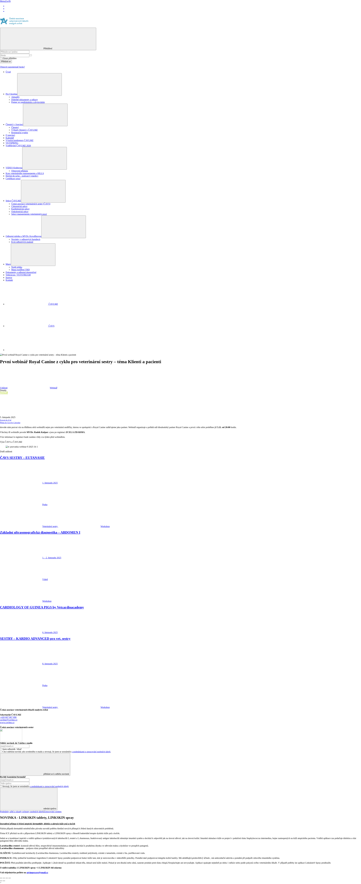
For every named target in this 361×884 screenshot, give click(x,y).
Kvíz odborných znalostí (22, 242)
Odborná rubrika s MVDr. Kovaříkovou (23, 236)
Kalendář (10, 138)
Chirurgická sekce (19, 206)
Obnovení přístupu (19, 171)
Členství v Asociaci (14, 124)
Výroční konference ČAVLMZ (19, 140)
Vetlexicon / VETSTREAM (18, 275)
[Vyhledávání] (27, 350)
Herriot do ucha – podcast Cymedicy (22, 176)
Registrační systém (19, 132)
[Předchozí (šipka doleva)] (1, 880)
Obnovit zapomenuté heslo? (12, 67)
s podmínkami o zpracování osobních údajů (91, 751)
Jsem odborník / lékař (11, 749)
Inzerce (9, 277)
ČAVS (51, 326)
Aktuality (15, 97)
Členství (15, 127)
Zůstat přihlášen (9, 58)
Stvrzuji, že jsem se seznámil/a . (35, 786)
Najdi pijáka (16, 267)
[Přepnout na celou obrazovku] (7, 878)
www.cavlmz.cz (7, 722)
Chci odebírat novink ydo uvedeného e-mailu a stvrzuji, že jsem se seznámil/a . (56, 751)
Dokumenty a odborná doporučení (21, 272)
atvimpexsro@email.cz (37, 872)
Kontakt (9, 280)
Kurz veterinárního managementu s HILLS (25, 173)
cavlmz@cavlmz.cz (8, 720)
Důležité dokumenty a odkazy (24, 99)
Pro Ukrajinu (11, 94)
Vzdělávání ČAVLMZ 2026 (18, 145)
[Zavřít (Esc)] (1, 878)
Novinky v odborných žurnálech (25, 239)
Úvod (8, 72)
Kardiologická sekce (20, 209)
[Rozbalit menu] (39, 84)
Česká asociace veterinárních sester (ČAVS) (30, 204)
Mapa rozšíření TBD (20, 269)
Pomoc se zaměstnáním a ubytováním (28, 102)
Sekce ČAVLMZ (13, 200)
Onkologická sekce (19, 211)
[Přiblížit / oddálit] (9, 878)
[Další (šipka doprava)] (4, 880)
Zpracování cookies (52, 811)
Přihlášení (48, 48)
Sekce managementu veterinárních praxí (29, 214)
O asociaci (10, 135)
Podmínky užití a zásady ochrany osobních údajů (22, 811)
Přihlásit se (6, 61)
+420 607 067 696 (8, 717)
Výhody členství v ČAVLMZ (24, 130)
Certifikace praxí (13, 178)
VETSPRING (12, 143)
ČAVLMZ (53, 304)
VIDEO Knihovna (14, 168)
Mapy (8, 264)
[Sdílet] (4, 878)
